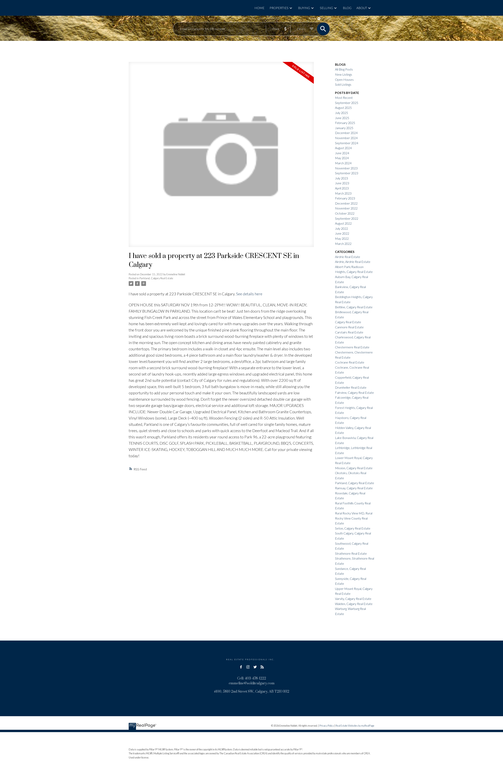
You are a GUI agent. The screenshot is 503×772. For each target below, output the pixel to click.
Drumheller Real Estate (350, 387)
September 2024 (346, 143)
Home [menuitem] (259, 8)
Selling (326, 8)
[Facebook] (241, 667)
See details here (249, 293)
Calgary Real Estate (348, 322)
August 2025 (343, 107)
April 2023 (342, 188)
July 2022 (341, 228)
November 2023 (346, 168)
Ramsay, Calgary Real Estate (354, 488)
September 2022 (346, 218)
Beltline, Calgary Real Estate (354, 307)
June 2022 (342, 233)
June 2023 (342, 183)
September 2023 (346, 173)
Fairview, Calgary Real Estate (354, 392)
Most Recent (344, 97)
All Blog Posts (344, 69)
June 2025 (342, 118)
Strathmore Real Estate (351, 553)
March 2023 (343, 193)
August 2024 (343, 148)
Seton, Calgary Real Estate (352, 528)
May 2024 (342, 158)
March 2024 (343, 163)
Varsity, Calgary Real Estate (353, 598)
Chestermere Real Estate (352, 347)
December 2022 (346, 203)
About (361, 8)
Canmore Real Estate (349, 327)
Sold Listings (343, 84)
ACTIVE (312, 18)
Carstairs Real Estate (349, 332)
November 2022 (346, 208)
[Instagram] (248, 667)
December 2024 (346, 133)
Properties (279, 8)
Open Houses (344, 79)
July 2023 (341, 178)
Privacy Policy (326, 725)
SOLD (327, 18)
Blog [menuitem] (347, 8)
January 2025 (344, 128)
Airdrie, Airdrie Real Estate (352, 261)
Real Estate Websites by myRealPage (355, 725)
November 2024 (346, 138)
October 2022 (344, 213)
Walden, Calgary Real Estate (354, 604)
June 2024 (342, 153)
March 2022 (343, 243)
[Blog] (262, 667)
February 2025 (345, 123)
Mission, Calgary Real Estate (354, 468)
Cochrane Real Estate (349, 362)
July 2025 (341, 113)
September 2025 (346, 103)
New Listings (343, 74)
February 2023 (345, 198)
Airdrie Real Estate (347, 257)
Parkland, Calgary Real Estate (156, 278)
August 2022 (343, 223)
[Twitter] (255, 667)
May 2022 (342, 238)
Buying (304, 8)
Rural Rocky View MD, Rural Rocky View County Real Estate (353, 518)
